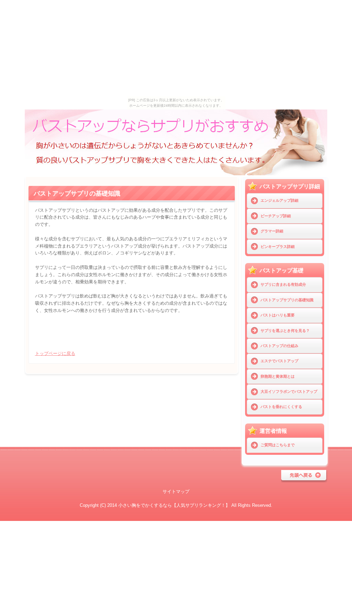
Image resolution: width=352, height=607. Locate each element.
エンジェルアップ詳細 (279, 200)
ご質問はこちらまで (278, 445)
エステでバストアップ (279, 361)
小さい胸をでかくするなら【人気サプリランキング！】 (174, 505)
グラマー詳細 (272, 231)
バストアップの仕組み (279, 346)
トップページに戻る (55, 353)
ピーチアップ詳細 (276, 216)
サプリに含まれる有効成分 (283, 284)
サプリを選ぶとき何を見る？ (285, 330)
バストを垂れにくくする (281, 407)
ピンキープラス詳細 (278, 246)
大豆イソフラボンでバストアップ (289, 391)
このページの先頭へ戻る (304, 476)
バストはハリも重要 (278, 315)
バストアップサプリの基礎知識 (287, 300)
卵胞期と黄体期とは (278, 376)
